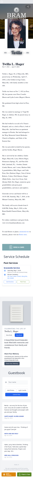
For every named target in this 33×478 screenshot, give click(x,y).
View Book (9, 335)
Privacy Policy (11, 470)
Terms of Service (21, 470)
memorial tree (24, 231)
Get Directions (10, 282)
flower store (23, 234)
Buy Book (19, 335)
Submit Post (16, 394)
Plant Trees (23, 282)
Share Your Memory (12, 363)
